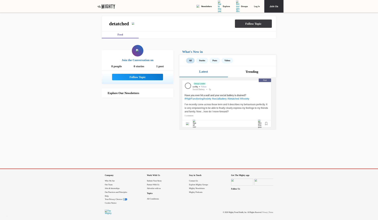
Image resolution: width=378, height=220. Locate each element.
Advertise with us (154, 188)
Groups (244, 6)
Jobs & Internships (112, 188)
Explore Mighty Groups (198, 184)
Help (107, 196)
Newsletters (206, 6)
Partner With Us (153, 184)
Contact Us (193, 181)
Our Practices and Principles (116, 192)
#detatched (233, 98)
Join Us (274, 6)
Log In (257, 6)
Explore (226, 6)
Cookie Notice (111, 203)
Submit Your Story (154, 181)
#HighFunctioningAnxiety (198, 98)
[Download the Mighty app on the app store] (242, 182)
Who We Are (110, 181)
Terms (271, 212)
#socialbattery (219, 98)
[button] (253, 24)
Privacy (265, 212)
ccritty (196, 86)
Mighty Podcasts (195, 192)
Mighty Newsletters (197, 188)
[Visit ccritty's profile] (188, 86)
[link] (106, 6)
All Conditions (153, 199)
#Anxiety (244, 98)
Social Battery (199, 89)
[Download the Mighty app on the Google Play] (265, 182)
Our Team (109, 184)
